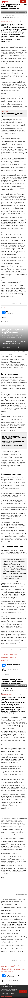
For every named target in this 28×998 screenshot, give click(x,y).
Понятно (23, 991)
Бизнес (23, 969)
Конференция (4, 971)
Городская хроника (5, 660)
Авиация (18, 656)
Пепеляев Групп (5, 290)
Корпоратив (11, 966)
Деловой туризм (13, 965)
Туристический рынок (5, 656)
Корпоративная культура (6, 968)
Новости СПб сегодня (5, 659)
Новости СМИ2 (5, 321)
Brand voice (10, 971)
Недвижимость (17, 969)
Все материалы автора (6, 21)
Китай (13, 656)
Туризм (15, 654)
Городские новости (16, 659)
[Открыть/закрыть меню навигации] (16, 2)
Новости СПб (13, 657)
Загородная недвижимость (6, 969)
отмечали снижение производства (16, 175)
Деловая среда (4, 966)
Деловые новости (4, 657)
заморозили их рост (11, 161)
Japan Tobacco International (8, 183)
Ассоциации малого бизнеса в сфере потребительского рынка (13, 198)
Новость (6, 308)
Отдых (11, 654)
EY (16, 119)
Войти (23, 1)
